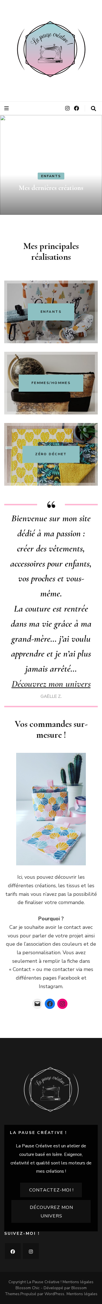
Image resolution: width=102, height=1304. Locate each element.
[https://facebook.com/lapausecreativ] (13, 1251)
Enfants (51, 176)
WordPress (54, 1294)
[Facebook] (50, 1004)
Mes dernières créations (51, 188)
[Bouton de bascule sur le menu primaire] (7, 108)
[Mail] (37, 1004)
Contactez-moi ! (51, 1190)
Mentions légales (78, 1282)
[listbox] (51, 165)
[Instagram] (62, 1004)
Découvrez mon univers (51, 683)
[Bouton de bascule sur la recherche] (93, 108)
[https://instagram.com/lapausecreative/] (31, 1251)
